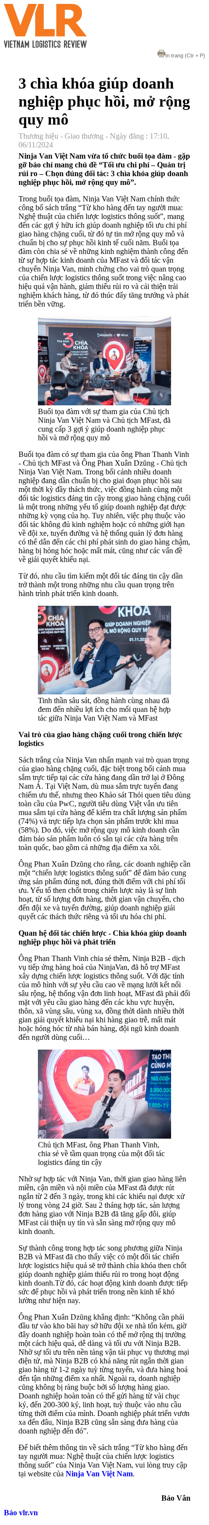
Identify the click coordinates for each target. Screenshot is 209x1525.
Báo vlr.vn (21, 1512)
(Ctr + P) (185, 55)
